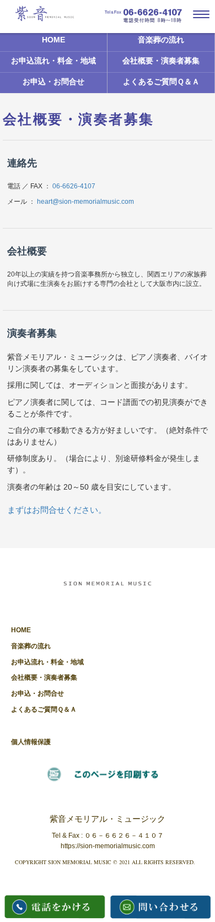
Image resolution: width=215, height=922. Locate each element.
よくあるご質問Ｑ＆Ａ (161, 82)
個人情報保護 (31, 742)
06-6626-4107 (73, 186)
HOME (53, 40)
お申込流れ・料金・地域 (53, 61)
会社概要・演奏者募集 (161, 61)
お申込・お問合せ (53, 82)
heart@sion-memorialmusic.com (85, 201)
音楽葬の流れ (161, 40)
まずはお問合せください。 (56, 509)
